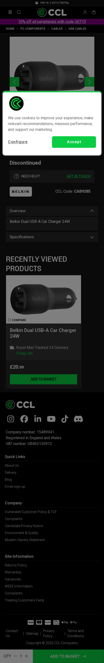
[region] (52, 123)
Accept (74, 142)
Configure (18, 142)
